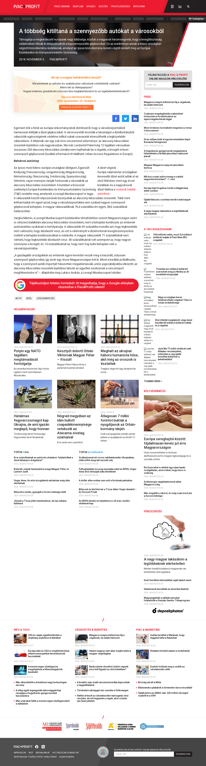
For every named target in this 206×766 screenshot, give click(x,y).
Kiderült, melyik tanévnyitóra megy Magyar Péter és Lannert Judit (41, 470)
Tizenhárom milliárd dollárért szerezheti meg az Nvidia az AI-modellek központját (173, 272)
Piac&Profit (58, 59)
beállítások (50, 757)
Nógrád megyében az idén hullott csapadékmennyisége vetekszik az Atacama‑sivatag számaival (74, 426)
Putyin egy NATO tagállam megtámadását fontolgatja (27, 357)
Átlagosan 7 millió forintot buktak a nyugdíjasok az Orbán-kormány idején (118, 422)
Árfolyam (139, 6)
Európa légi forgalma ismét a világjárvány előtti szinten (166, 189)
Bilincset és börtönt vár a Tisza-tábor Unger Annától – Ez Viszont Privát (107, 490)
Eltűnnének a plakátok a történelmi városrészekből (165, 687)
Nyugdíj (91, 6)
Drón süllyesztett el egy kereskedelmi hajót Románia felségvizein (167, 140)
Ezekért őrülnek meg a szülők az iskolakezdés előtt (167, 668)
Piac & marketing (148, 629)
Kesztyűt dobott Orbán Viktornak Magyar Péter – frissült (76, 355)
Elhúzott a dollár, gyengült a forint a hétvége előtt (40, 492)
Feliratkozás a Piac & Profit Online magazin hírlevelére (142, 750)
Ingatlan (78, 6)
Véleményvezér (24, 309)
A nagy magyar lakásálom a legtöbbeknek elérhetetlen (166, 212)
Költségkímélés (155, 391)
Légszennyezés (46, 298)
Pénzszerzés (153, 511)
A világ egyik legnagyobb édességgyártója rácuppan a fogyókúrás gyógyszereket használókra (38, 693)
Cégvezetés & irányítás (91, 629)
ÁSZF (30, 753)
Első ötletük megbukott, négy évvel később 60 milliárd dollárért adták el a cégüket (173, 323)
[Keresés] (188, 6)
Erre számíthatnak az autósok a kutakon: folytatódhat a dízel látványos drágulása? (43, 459)
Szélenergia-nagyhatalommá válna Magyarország (162, 483)
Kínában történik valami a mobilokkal (170, 651)
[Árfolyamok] (180, 6)
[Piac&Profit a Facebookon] (37, 746)
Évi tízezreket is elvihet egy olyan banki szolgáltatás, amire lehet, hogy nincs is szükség (165, 470)
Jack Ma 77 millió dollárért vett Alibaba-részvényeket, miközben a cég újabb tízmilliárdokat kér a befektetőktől (174, 354)
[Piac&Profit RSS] (43, 746)
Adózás (103, 6)
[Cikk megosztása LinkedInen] (135, 118)
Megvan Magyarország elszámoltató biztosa (164, 166)
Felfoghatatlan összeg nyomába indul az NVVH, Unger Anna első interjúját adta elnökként (107, 470)
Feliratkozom (182, 85)
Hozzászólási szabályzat (65, 753)
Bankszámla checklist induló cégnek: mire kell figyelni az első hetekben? (109, 668)
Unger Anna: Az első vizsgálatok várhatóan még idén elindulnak (42, 481)
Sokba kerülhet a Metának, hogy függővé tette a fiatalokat (167, 636)
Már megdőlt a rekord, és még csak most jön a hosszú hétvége (168, 494)
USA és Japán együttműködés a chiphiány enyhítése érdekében (45, 636)
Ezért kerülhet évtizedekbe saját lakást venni (168, 580)
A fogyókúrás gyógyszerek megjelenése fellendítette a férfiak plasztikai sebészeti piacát (166, 154)
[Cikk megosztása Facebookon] (115, 118)
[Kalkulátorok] (172, 6)
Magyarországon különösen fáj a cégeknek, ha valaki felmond (167, 103)
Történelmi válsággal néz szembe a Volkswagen (102, 690)
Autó (18, 298)
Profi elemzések (120, 6)
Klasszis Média (66, 757)
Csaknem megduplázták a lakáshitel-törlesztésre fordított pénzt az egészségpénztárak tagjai (164, 116)
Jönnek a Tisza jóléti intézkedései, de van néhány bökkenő (40, 502)
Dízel (29, 298)
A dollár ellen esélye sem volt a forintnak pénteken (106, 480)
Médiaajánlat (43, 753)
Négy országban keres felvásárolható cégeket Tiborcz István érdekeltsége (175, 300)
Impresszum (20, 753)
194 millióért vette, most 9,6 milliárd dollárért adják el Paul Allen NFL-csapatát (172, 237)
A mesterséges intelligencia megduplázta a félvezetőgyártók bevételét (45, 669)
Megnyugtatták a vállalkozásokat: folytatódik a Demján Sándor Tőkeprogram (167, 599)
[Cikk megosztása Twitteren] (125, 118)
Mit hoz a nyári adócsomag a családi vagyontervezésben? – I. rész (163, 178)
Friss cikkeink (62, 6)
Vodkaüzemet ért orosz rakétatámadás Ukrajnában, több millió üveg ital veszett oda (107, 459)
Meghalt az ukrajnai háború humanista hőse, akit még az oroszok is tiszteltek (120, 357)
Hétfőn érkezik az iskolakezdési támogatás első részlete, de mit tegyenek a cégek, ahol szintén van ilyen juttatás (102, 698)
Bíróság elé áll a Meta (149, 682)
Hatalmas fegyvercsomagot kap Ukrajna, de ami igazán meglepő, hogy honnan (32, 422)
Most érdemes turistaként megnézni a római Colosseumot (168, 129)
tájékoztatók (35, 757)
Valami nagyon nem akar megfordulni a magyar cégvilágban (110, 652)
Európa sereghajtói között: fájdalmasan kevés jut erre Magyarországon (165, 443)
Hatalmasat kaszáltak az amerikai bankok (166, 589)
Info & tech (21, 629)
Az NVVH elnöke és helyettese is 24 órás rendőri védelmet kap (104, 502)
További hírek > (153, 381)
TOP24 (21, 452)
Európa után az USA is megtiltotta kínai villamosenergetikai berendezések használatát (48, 654)
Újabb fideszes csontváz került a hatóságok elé (167, 201)
